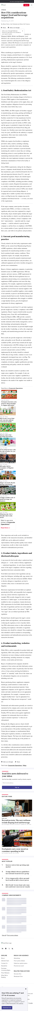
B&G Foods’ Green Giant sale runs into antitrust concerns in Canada (18, 886)
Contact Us (4, 963)
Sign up (26, 5)
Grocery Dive (17, 974)
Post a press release (12, 935)
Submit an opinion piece (20, 963)
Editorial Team (5, 961)
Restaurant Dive (18, 976)
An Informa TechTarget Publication (17, 1)
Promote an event (19, 966)
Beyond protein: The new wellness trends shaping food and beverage (16, 821)
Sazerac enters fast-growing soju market (17, 866)
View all (4, 935)
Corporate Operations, (15, 765)
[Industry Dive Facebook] (5, 948)
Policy (24, 765)
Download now (7, 1007)
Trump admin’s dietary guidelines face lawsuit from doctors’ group (17, 872)
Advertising (17, 958)
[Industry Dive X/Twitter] (9, 948)
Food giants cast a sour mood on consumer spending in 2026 (15, 850)
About (3, 958)
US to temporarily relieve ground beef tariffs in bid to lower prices (17, 879)
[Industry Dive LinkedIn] (2, 948)
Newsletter (4, 966)
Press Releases (5, 973)
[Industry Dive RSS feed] (12, 948)
